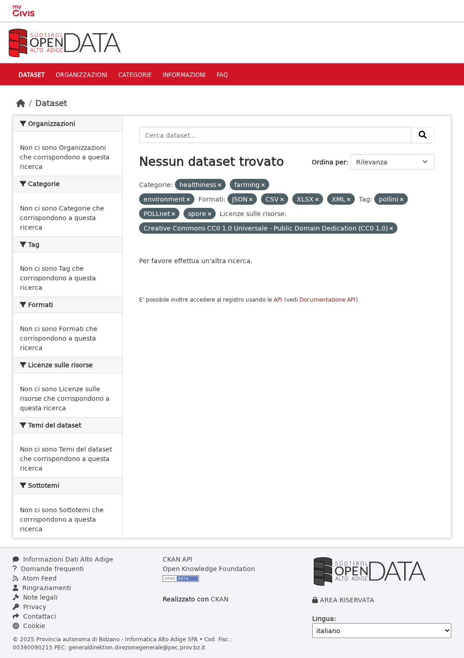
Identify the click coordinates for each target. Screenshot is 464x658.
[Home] (20, 103)
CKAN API (177, 559)
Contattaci (38, 616)
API (278, 299)
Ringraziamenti (45, 587)
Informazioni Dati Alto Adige (67, 559)
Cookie (33, 625)
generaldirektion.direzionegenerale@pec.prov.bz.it (136, 647)
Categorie (135, 74)
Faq (222, 74)
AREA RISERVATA (347, 600)
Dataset (32, 74)
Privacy (33, 606)
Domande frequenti (51, 568)
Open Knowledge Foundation (209, 568)
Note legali (39, 597)
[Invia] (423, 135)
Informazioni (184, 74)
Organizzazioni (81, 74)
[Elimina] (219, 185)
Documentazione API (328, 299)
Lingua (323, 618)
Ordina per (329, 162)
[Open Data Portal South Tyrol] (64, 42)
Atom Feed (38, 578)
